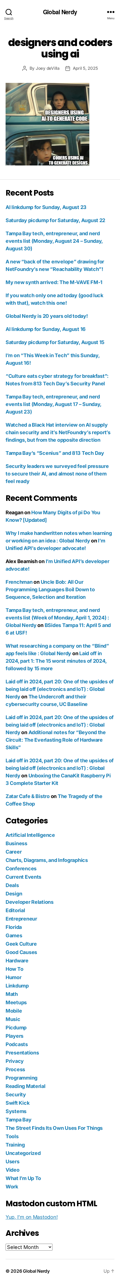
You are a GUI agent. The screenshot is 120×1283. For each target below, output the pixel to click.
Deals (12, 885)
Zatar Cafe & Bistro (28, 796)
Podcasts (17, 1044)
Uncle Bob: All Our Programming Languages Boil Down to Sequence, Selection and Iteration (50, 589)
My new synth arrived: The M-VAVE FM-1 (54, 282)
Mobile (14, 1011)
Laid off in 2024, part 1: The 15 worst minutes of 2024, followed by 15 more (56, 660)
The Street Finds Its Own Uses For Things (54, 1128)
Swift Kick (17, 1103)
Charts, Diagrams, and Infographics (47, 860)
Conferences (21, 868)
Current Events (23, 877)
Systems (16, 1111)
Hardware (17, 961)
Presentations (22, 1053)
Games (14, 935)
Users (13, 1161)
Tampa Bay (19, 1120)
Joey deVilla (48, 68)
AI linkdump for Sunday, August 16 (46, 329)
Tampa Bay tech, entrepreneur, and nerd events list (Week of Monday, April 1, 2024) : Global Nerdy (57, 617)
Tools (12, 1136)
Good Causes (21, 952)
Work (12, 1187)
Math (12, 994)
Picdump (16, 1027)
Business (16, 843)
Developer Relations (30, 902)
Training (15, 1145)
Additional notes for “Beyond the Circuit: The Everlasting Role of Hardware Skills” (56, 739)
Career (13, 852)
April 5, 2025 (85, 68)
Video (13, 1170)
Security (16, 1094)
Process (15, 1069)
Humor (13, 977)
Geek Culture (21, 944)
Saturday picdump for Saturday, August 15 (55, 342)
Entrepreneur (21, 919)
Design (14, 894)
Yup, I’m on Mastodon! (31, 1217)
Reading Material (25, 1086)
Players (14, 1036)
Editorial (15, 910)
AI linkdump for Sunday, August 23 (46, 207)
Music (13, 1019)
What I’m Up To (23, 1178)
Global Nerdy (60, 12)
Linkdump (17, 986)
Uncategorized (23, 1153)
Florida (14, 927)
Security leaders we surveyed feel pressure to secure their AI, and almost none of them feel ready (57, 473)
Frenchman (19, 582)
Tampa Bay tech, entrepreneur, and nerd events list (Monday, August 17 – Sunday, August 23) (53, 404)
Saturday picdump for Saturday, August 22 (55, 220)
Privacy (15, 1061)
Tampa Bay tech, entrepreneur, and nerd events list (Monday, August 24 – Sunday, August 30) (54, 240)
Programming (21, 1078)
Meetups (16, 1002)
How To (14, 969)
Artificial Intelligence (30, 835)
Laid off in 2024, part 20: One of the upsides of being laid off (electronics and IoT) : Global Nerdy (60, 689)
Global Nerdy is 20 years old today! (47, 316)
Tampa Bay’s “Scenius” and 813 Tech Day (55, 453)
